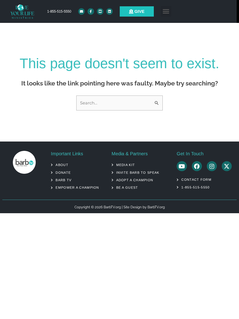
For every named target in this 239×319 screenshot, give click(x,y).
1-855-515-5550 (59, 11)
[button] (166, 11)
